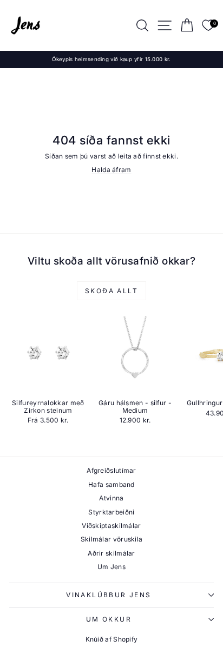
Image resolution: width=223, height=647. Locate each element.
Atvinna (111, 498)
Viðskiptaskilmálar (111, 525)
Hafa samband (111, 484)
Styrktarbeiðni (111, 512)
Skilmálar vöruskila (112, 539)
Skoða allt (111, 291)
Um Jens (111, 567)
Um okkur (109, 619)
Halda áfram (111, 170)
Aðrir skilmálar (111, 553)
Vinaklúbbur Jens (108, 595)
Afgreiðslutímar (111, 470)
